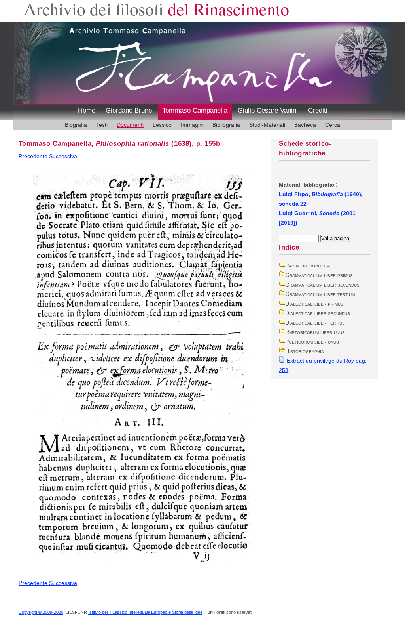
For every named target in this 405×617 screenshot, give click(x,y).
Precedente (34, 156)
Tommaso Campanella (194, 110)
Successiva (63, 156)
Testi (102, 125)
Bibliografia (226, 125)
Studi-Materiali (267, 125)
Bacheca (305, 125)
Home (86, 110)
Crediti (317, 110)
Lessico (162, 125)
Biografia (76, 125)
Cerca (332, 125)
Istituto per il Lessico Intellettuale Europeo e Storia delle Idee (145, 612)
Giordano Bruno (129, 110)
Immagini (192, 125)
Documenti (130, 125)
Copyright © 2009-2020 (41, 612)
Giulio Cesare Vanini (268, 110)
